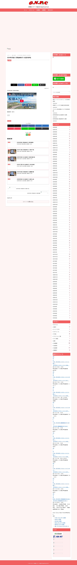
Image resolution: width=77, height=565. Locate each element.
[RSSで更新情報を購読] (29, 135)
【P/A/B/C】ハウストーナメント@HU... (61, 365)
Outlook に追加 (58, 521)
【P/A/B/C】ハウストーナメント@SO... (61, 441)
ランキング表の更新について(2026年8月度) (61, 110)
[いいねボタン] (8, 115)
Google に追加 (58, 519)
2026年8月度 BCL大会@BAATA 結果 (60, 114)
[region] (38, 31)
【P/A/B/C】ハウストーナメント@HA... (61, 395)
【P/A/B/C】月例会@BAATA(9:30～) (60, 500)
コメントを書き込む (28, 201)
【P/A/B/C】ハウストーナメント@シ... (61, 380)
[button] (38, 44)
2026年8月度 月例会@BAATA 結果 (60, 118)
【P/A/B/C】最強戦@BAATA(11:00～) (60, 426)
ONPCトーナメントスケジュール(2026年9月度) (61, 100)
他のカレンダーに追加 (59, 524)
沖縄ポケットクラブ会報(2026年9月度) (61, 105)
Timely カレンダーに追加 (60, 517)
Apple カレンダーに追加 (60, 522)
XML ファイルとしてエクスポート (62, 526)
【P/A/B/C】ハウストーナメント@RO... (61, 487)
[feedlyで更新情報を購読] (27, 135)
